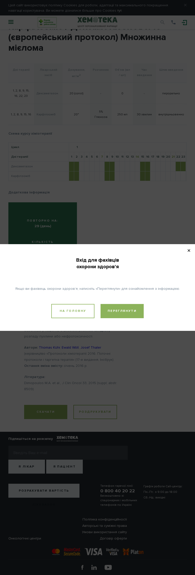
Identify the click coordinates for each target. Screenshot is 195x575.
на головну (73, 311)
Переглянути (122, 311)
